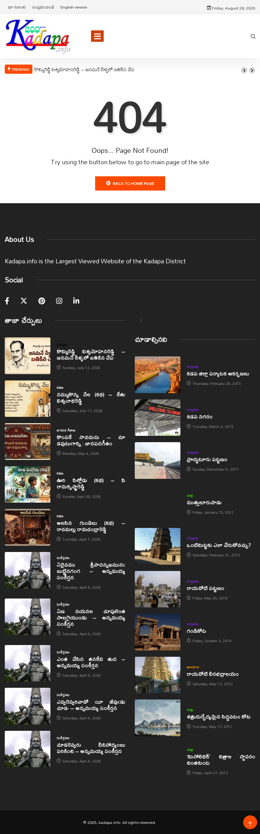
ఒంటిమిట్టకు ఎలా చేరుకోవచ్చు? (219, 545)
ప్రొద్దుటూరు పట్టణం (207, 459)
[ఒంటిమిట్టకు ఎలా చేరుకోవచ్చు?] (157, 546)
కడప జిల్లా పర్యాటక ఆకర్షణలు (218, 373)
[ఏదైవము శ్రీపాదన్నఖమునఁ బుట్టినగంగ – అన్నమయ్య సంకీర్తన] (27, 570)
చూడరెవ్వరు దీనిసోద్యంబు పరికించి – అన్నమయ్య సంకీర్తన (91, 747)
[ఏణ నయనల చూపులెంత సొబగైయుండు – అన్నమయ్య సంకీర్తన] (27, 617)
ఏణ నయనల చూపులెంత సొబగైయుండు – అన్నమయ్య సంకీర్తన (91, 617)
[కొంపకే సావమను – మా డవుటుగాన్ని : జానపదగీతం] (27, 441)
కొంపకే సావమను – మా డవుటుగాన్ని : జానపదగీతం (91, 440)
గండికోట (196, 630)
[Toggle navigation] (97, 36)
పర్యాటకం (192, 366)
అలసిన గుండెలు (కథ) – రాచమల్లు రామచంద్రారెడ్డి (91, 525)
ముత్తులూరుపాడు (204, 502)
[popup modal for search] (253, 36)
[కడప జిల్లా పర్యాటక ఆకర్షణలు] (157, 374)
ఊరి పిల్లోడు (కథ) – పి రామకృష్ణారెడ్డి (91, 483)
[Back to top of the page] (250, 824)
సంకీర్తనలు (63, 558)
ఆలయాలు (193, 667)
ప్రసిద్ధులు (62, 344)
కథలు (60, 387)
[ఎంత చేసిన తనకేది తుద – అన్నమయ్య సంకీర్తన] (27, 663)
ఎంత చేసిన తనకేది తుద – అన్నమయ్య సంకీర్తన (91, 662)
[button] (244, 70)
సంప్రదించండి (43, 7)
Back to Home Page (133, 183)
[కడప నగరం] (157, 417)
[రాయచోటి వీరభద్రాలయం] (157, 675)
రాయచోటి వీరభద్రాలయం (213, 673)
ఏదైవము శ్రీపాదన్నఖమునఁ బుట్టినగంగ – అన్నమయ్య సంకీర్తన (91, 570)
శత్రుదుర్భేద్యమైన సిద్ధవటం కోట (218, 716)
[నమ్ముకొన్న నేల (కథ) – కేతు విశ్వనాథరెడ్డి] (27, 398)
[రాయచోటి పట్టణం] (157, 589)
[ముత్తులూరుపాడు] (157, 503)
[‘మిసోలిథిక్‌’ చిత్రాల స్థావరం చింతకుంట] (157, 761)
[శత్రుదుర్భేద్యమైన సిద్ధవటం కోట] (157, 717)
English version (74, 7)
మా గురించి (17, 7)
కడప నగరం (199, 416)
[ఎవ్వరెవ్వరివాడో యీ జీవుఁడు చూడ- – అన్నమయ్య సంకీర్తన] (27, 706)
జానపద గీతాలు (66, 430)
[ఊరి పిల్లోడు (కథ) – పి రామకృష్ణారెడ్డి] (27, 484)
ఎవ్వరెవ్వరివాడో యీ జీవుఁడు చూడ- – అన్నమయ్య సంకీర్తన (91, 704)
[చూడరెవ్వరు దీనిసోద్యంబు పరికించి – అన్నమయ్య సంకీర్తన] (27, 749)
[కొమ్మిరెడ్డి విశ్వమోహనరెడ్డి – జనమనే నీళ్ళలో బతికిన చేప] (27, 355)
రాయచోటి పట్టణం (205, 588)
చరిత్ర (190, 495)
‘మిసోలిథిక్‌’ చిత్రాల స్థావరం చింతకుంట (221, 759)
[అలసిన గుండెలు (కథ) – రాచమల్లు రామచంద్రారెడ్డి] (27, 527)
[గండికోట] (157, 632)
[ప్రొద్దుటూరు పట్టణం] (157, 460)
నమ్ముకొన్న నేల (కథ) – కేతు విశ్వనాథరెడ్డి (91, 397)
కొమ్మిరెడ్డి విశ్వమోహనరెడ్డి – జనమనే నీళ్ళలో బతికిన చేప (84, 69)
